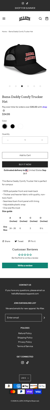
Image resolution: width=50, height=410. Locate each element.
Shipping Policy (25, 337)
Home (4, 31)
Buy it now (25, 164)
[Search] (40, 18)
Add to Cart (25, 155)
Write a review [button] (25, 265)
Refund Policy (25, 333)
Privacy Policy (25, 342)
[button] (25, 60)
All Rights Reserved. (31, 401)
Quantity (6, 134)
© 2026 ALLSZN (17, 401)
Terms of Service (25, 346)
